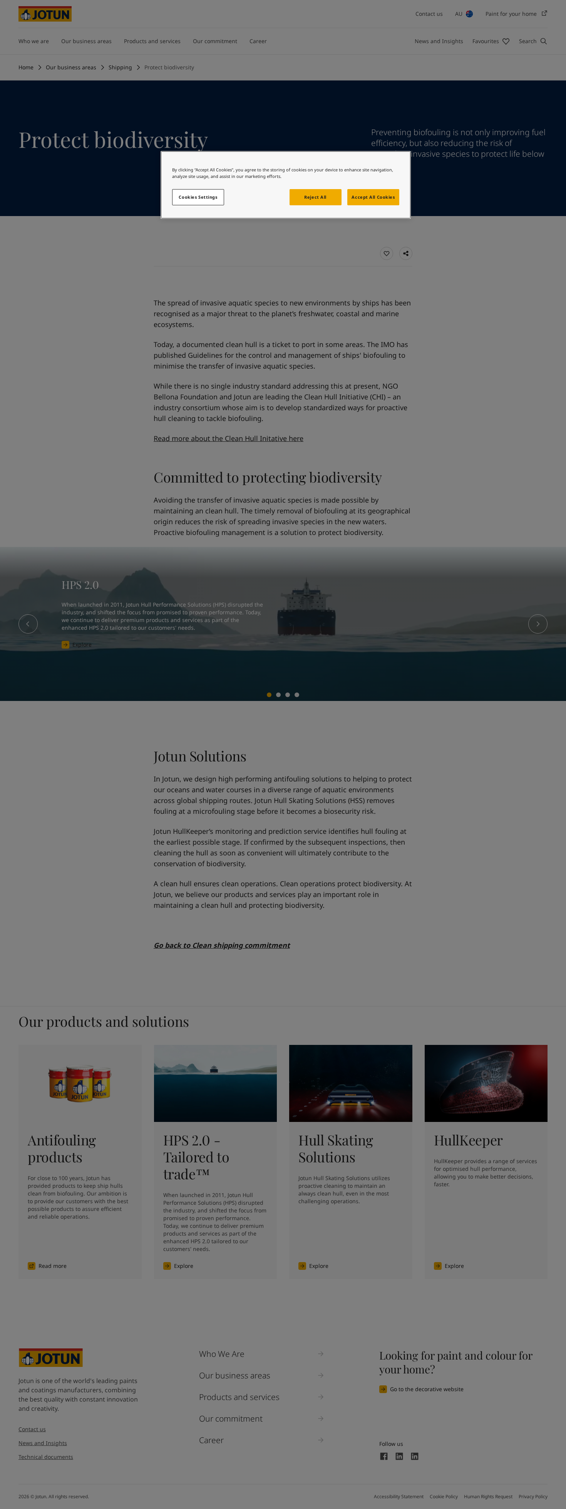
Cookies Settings (198, 197)
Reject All (315, 197)
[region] (286, 185)
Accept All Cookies (373, 197)
